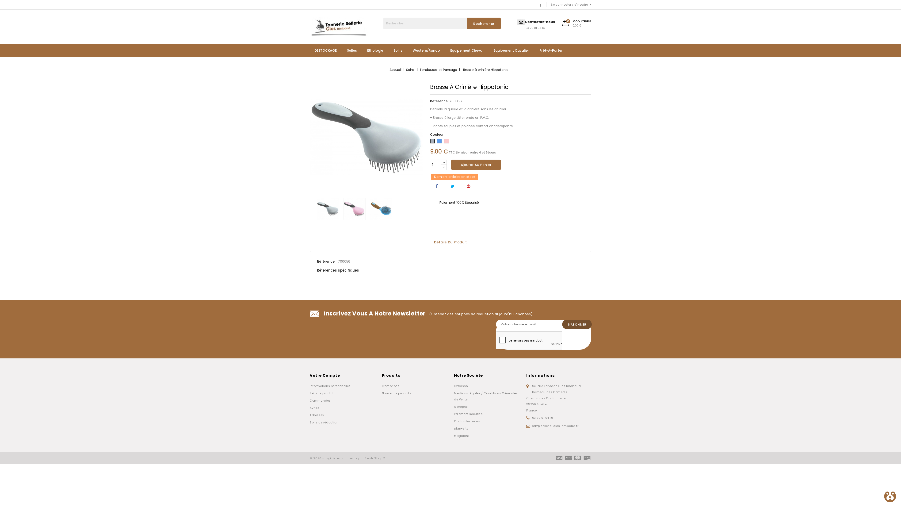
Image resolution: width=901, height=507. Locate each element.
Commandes (320, 401)
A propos (461, 407)
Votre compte (325, 375)
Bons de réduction (324, 422)
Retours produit (322, 393)
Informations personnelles (330, 386)
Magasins (462, 436)
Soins (397, 50)
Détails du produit (450, 242)
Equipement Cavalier (511, 50)
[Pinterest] (469, 186)
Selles (352, 50)
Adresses (317, 415)
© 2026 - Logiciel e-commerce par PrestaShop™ (347, 458)
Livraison (461, 386)
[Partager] (437, 186)
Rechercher (484, 23)
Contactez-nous (467, 421)
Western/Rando (426, 50)
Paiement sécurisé (468, 414)
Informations (540, 375)
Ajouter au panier (476, 164)
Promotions (391, 386)
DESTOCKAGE (325, 50)
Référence (326, 261)
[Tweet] (453, 186)
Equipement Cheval (466, 50)
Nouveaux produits (396, 393)
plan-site (461, 428)
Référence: (439, 101)
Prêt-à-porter (551, 50)
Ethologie (375, 50)
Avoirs (314, 408)
